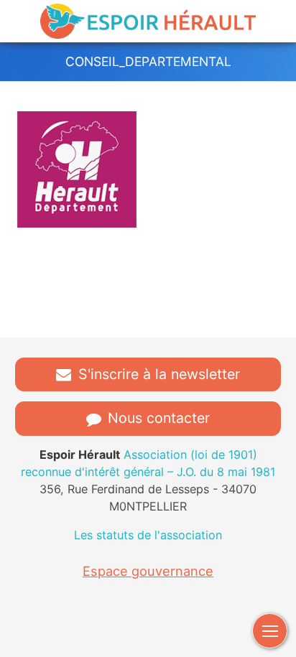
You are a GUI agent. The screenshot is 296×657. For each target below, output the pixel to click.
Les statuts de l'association (148, 535)
